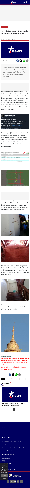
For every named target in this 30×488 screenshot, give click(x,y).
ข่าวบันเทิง (4, 445)
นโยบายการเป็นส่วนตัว (7, 451)
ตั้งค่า (4, 478)
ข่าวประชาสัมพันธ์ (21, 448)
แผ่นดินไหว (12, 379)
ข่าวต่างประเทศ (5, 448)
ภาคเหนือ (13, 39)
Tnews (12, 434)
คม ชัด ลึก (19, 428)
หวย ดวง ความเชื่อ (12, 445)
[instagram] (21, 481)
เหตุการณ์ (23, 379)
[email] (27, 60)
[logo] (12, 2)
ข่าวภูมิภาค (8, 39)
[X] (11, 481)
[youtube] (14, 481)
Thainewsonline (6, 434)
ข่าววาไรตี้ (20, 445)
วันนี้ (18, 379)
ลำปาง (7, 379)
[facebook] (17, 60)
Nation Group (12, 428)
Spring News (17, 431)
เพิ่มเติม (5, 472)
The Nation (5, 428)
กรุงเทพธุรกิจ (5, 431)
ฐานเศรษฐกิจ (19, 434)
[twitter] (21, 60)
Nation (11, 431)
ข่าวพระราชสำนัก (5, 442)
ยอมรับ (4, 475)
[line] (24, 60)
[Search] (24, 2)
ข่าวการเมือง (13, 442)
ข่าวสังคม (20, 442)
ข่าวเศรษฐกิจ (13, 448)
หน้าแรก (2, 39)
